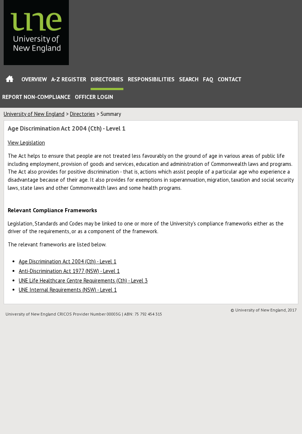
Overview (34, 79)
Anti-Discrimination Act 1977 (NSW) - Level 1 (69, 270)
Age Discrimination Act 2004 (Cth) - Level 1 (67, 261)
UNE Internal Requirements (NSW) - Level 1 (68, 289)
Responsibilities (151, 79)
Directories (107, 79)
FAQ (208, 79)
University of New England (34, 113)
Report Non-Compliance (36, 96)
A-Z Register (68, 79)
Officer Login (94, 96)
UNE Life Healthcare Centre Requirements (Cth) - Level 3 (83, 280)
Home (9, 80)
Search (189, 79)
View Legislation (26, 142)
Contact (230, 79)
